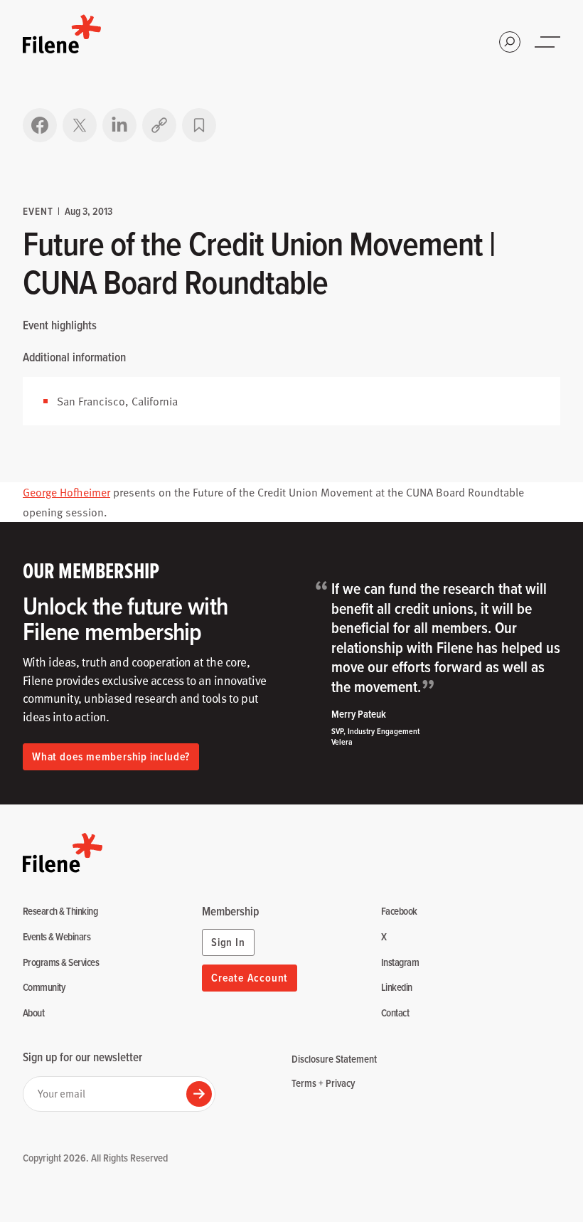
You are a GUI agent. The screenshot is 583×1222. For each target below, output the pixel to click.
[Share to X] (80, 125)
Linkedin (396, 987)
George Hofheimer (66, 492)
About (33, 1013)
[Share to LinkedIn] (119, 125)
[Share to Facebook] (40, 125)
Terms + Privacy (323, 1082)
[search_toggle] (510, 42)
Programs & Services (61, 962)
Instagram (400, 962)
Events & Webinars (56, 937)
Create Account (249, 977)
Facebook (399, 911)
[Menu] (548, 42)
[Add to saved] (199, 125)
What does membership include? (111, 756)
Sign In (228, 942)
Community (44, 987)
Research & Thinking (60, 911)
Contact (395, 1013)
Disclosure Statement (334, 1058)
